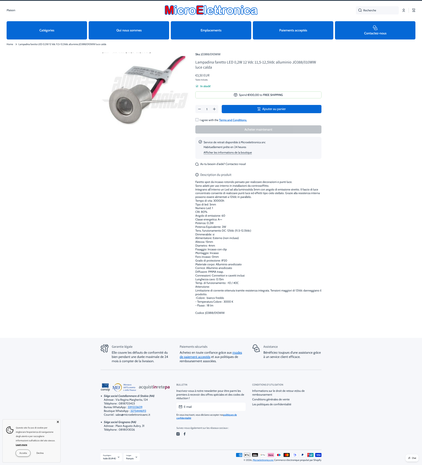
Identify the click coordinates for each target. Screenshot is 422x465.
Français (130, 458)
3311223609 (135, 407)
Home (10, 44)
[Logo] (211, 10)
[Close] (58, 422)
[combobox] (377, 10)
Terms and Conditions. (233, 120)
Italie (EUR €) (109, 458)
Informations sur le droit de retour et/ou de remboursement (278, 392)
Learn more (21, 444)
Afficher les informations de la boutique (228, 152)
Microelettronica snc (263, 460)
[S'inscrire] (241, 407)
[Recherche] (359, 10)
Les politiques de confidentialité (271, 404)
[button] (413, 10)
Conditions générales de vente (271, 399)
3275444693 (138, 411)
